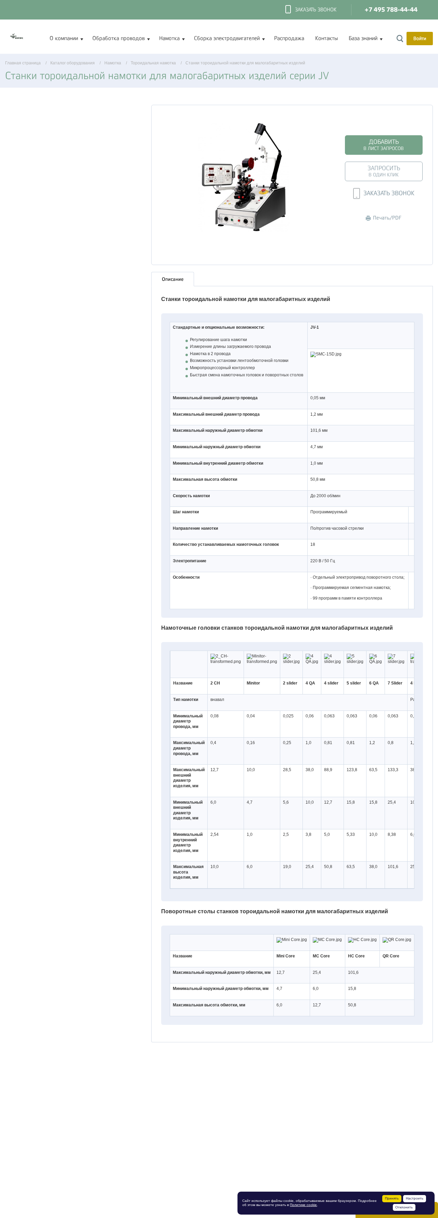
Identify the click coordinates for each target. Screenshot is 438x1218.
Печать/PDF (387, 218)
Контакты (326, 38)
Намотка (169, 38)
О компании (64, 38)
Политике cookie (303, 1205)
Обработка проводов (118, 38)
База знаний (363, 38)
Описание (172, 279)
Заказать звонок (315, 10)
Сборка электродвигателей (227, 38)
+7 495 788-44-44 (391, 9)
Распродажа (289, 38)
